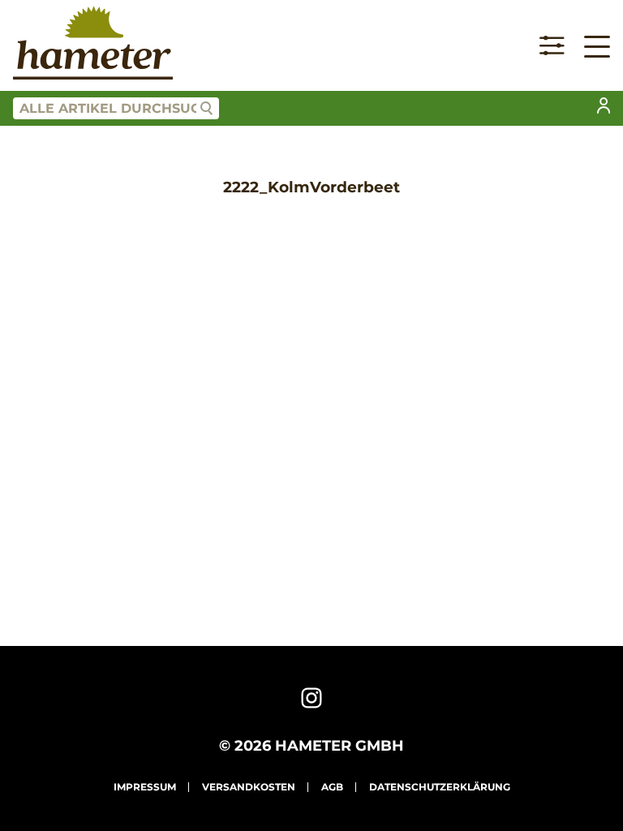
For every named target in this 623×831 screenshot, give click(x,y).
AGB (332, 787)
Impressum (145, 787)
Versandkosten (248, 787)
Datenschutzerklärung (439, 787)
